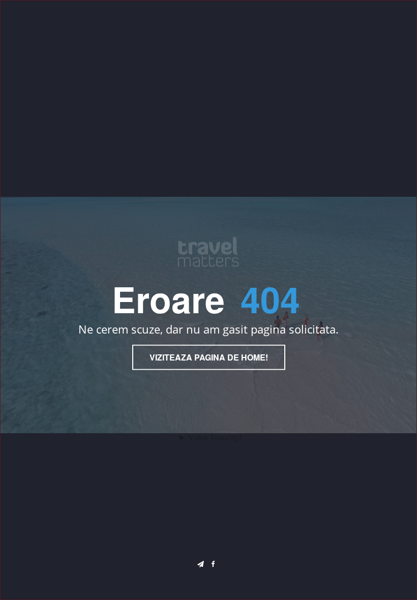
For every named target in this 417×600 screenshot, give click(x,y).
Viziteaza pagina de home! (209, 357)
